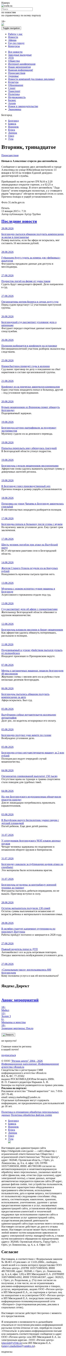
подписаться (8, 1055)
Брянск (12, 123)
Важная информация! (20, 70)
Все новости (15, 51)
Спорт (11, 88)
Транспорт (14, 91)
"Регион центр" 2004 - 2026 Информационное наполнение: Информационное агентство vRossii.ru (30, 1063)
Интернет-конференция (21, 63)
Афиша (12, 40)
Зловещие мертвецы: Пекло (17, 1027)
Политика (14, 94)
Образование (15, 85)
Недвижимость (17, 97)
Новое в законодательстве (23, 106)
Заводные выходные (20, 54)
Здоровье (13, 76)
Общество (14, 60)
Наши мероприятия (19, 67)
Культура (13, 82)
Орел (11, 135)
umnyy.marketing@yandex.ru (18, 1346)
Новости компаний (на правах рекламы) (31, 79)
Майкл (5, 1009)
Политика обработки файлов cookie (31, 1115)
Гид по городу (16, 43)
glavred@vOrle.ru (12, 1343)
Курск (11, 129)
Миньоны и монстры (13, 1021)
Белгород (13, 120)
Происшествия (16, 73)
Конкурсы (14, 46)
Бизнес (12, 100)
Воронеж (13, 126)
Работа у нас (15, 34)
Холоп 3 (6, 1015)
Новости (13, 37)
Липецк (12, 132)
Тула (10, 138)
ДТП (11, 57)
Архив (12, 103)
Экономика (14, 109)
